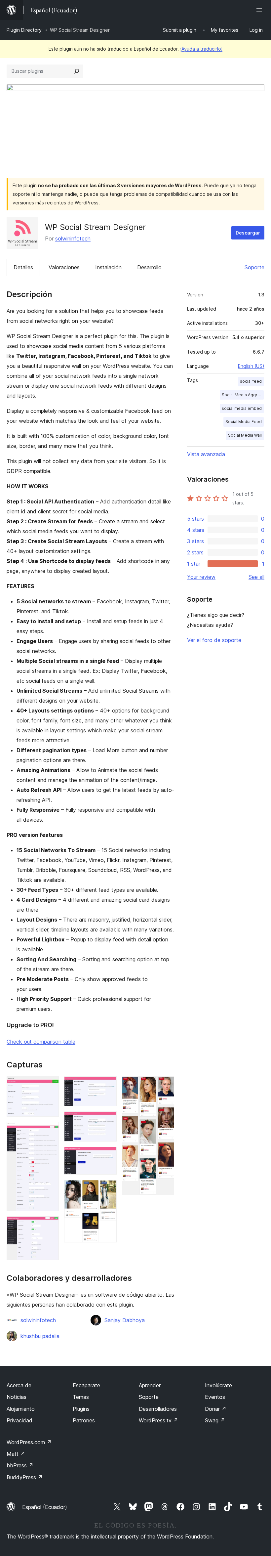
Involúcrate (218, 1385)
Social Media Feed (243, 421)
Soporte (254, 267)
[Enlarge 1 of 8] (50, 1085)
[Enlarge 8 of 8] (165, 1085)
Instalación (108, 267)
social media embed (242, 408)
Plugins (81, 1408)
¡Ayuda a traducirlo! (201, 49)
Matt (16, 1453)
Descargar (248, 233)
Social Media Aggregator (243, 394)
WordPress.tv (158, 1420)
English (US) (251, 366)
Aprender (150, 1385)
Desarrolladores (158, 1408)
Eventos (215, 1397)
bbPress (20, 1465)
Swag (215, 1420)
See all (256, 577)
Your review (201, 577)
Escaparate (86, 1385)
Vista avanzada (206, 454)
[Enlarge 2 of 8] (50, 1131)
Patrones (84, 1420)
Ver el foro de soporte (214, 640)
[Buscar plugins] (76, 71)
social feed (251, 381)
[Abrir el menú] (260, 10)
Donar (215, 1408)
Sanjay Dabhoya (124, 1320)
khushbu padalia (39, 1336)
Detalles (23, 267)
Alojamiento (21, 1408)
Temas (81, 1397)
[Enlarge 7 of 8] (107, 1189)
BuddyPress (25, 1477)
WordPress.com (29, 1442)
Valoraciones (64, 267)
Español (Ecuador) (44, 1507)
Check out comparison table (41, 1041)
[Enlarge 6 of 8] (107, 1155)
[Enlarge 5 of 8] (107, 1120)
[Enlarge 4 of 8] (107, 1085)
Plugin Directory (24, 30)
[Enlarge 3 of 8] (50, 1225)
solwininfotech (73, 238)
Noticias (16, 1397)
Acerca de (19, 1385)
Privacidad (19, 1420)
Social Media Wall (245, 435)
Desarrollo (149, 267)
